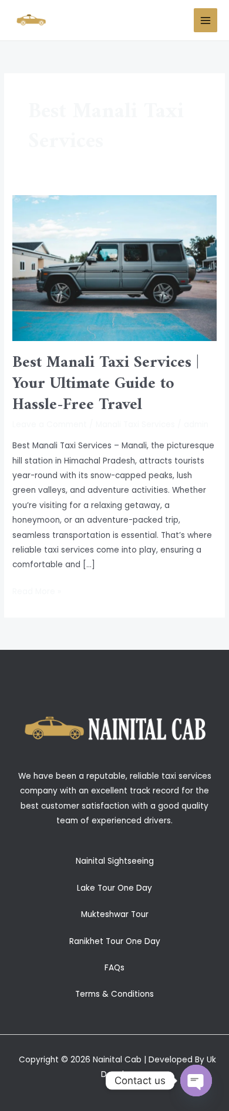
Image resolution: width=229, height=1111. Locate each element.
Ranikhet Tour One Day (114, 941)
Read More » (36, 590)
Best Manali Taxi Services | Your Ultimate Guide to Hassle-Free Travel (105, 383)
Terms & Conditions (114, 994)
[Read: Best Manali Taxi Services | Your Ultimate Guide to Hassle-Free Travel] (114, 267)
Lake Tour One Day (114, 888)
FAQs (114, 967)
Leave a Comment (49, 424)
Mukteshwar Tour (115, 914)
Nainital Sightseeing (115, 861)
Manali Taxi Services (135, 424)
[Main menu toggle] (206, 20)
